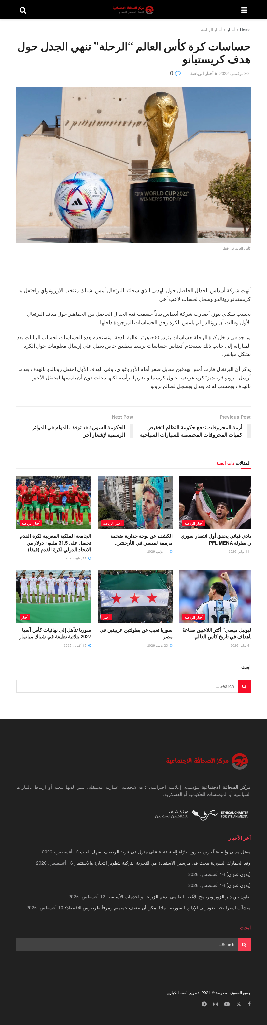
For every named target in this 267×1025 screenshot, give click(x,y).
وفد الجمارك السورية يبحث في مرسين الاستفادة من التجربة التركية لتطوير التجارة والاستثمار (162, 862)
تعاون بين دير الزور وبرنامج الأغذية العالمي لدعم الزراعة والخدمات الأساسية (178, 896)
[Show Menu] (244, 9)
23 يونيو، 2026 (158, 645)
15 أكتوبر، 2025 (76, 645)
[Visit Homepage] (134, 10)
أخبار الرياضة (211, 29)
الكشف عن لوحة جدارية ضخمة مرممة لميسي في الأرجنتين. (141, 539)
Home (245, 29)
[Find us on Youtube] (227, 1004)
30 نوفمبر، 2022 (234, 73)
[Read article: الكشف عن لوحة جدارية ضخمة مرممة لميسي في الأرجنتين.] (135, 502)
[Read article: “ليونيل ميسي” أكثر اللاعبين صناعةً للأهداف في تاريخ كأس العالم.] (216, 596)
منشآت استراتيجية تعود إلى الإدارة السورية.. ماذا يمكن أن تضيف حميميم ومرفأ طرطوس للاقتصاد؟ (157, 907)
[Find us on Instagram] (215, 1004)
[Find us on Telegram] (204, 1004)
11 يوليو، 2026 (239, 551)
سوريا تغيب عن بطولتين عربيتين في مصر (136, 633)
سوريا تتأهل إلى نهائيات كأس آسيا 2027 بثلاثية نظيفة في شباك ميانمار (55, 633)
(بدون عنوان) (238, 874)
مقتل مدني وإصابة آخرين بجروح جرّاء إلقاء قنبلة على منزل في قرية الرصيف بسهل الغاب (165, 851)
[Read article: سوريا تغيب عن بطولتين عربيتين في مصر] (135, 596)
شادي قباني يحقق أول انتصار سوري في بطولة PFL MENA (217, 539)
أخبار (231, 29)
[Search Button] (23, 9)
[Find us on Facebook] (249, 1004)
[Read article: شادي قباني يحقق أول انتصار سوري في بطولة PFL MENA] (216, 502)
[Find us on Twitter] (238, 1004)
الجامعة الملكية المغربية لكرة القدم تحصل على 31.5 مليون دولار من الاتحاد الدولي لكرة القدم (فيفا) (55, 542)
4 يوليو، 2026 (240, 645)
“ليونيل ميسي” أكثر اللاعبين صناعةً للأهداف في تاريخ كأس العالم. (218, 633)
